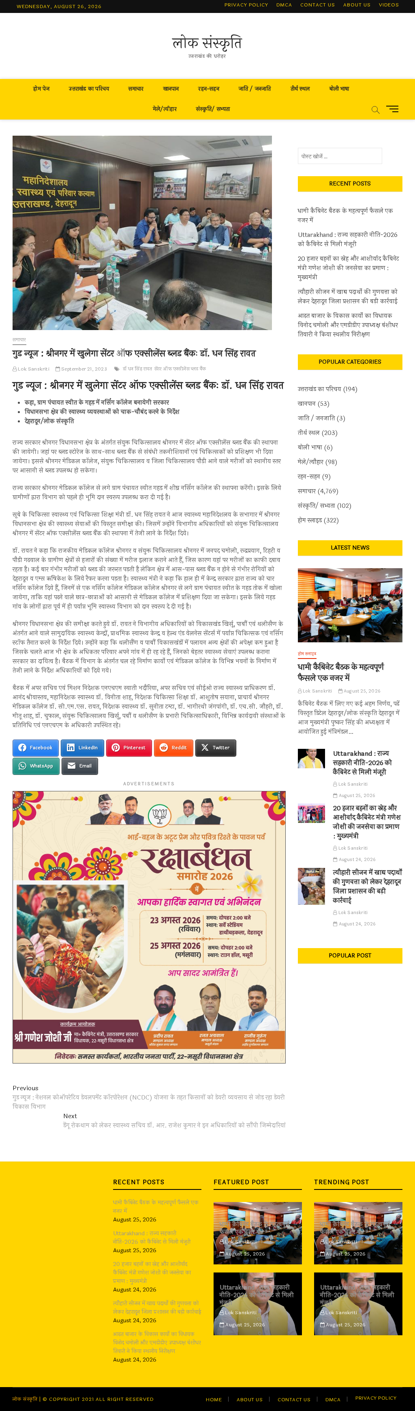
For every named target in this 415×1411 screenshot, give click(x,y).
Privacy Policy (246, 5)
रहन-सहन (208, 89)
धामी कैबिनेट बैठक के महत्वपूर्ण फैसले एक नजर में (345, 216)
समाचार (136, 89)
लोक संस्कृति (207, 43)
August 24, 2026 (356, 859)
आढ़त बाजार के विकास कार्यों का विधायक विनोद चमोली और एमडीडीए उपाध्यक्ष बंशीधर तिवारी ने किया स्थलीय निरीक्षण (348, 325)
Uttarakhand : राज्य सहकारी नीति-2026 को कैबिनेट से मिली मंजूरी (348, 239)
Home (214, 1399)
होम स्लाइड (310, 520)
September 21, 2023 (83, 369)
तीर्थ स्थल (300, 89)
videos (389, 5)
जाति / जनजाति (255, 89)
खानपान (171, 89)
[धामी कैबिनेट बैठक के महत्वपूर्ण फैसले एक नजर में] (350, 605)
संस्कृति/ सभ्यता (213, 109)
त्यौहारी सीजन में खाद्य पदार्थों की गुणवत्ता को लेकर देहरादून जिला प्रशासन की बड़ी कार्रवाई (348, 297)
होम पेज (41, 89)
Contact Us (317, 5)
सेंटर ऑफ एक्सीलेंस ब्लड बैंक (180, 369)
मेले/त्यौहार (165, 109)
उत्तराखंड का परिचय (89, 89)
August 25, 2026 (361, 691)
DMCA (284, 5)
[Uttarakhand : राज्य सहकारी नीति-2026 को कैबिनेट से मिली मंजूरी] (311, 758)
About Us (357, 5)
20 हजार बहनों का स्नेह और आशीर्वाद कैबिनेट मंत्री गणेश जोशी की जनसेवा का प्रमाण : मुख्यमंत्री (348, 268)
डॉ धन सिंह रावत (137, 369)
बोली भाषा (339, 89)
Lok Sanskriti (33, 369)
